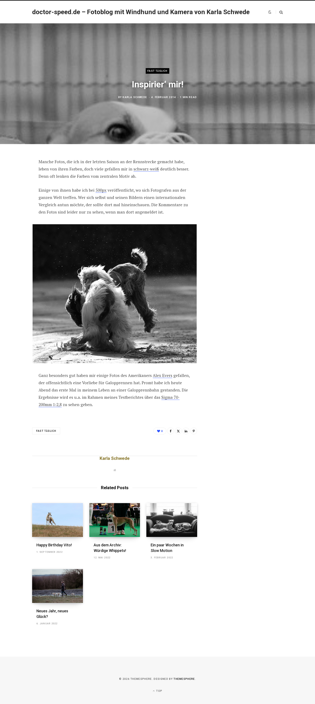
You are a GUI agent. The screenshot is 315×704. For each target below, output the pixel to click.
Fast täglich (157, 70)
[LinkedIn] (186, 430)
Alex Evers (162, 375)
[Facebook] (16, 173)
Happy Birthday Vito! (54, 545)
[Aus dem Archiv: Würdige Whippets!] (114, 520)
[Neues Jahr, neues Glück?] (57, 586)
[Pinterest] (16, 196)
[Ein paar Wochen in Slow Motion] (171, 520)
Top (158, 690)
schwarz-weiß (146, 169)
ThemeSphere (184, 678)
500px (101, 190)
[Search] (279, 12)
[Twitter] (16, 185)
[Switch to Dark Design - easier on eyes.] (269, 12)
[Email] (16, 207)
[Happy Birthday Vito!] (57, 520)
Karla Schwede (135, 97)
